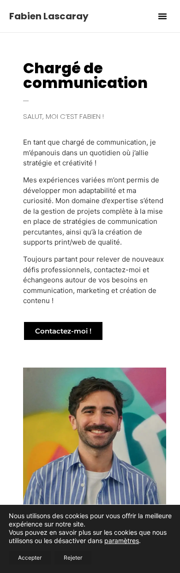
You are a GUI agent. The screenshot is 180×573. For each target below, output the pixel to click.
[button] (162, 16)
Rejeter (73, 557)
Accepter (30, 557)
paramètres (121, 540)
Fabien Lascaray (49, 16)
